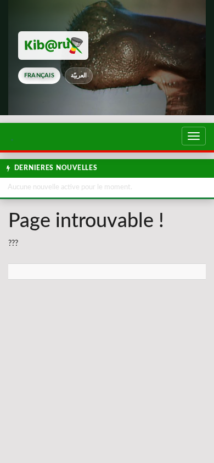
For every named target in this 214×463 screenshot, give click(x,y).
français (39, 75)
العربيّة (79, 75)
